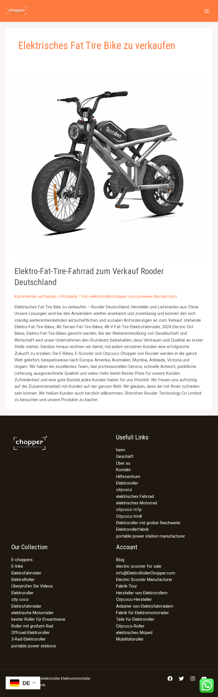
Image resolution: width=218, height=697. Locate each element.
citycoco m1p (129, 509)
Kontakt (123, 469)
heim (120, 449)
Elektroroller (127, 483)
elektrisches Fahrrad (135, 496)
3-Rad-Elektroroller (28, 639)
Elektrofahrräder (26, 573)
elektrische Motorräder (32, 612)
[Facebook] (170, 678)
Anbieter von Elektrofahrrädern (144, 606)
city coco (20, 599)
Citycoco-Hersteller (134, 599)
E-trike (17, 566)
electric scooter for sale (138, 566)
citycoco (124, 489)
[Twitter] (181, 678)
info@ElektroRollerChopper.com (145, 573)
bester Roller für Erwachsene (38, 619)
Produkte (68, 296)
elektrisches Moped (134, 632)
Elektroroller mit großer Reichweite (148, 522)
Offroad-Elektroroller (30, 632)
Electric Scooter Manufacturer (144, 579)
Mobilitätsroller (130, 639)
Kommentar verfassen (35, 296)
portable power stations (33, 645)
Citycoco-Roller (130, 626)
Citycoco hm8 (129, 516)
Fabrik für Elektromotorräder (142, 612)
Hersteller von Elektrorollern (141, 592)
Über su (123, 463)
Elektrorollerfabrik (132, 529)
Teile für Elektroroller (135, 619)
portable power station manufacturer (150, 536)
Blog (120, 559)
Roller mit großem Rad (32, 626)
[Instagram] (192, 678)
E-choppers (22, 559)
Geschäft (124, 456)
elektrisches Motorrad (136, 503)
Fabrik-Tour (126, 586)
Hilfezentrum (128, 476)
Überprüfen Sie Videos (32, 586)
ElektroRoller (23, 579)
